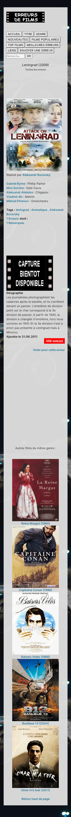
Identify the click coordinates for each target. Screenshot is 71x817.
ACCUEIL (14, 34)
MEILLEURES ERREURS (43, 45)
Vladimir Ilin (14, 196)
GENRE (41, 34)
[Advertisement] (35, 400)
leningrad (23, 210)
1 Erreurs (12, 218)
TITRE (28, 34)
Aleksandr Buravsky (36, 175)
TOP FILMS (15, 45)
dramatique (39, 210)
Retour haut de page (35, 799)
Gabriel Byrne (16, 183)
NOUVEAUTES (18, 39)
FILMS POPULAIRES (45, 39)
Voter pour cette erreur (49, 350)
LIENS (12, 50)
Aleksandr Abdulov (20, 192)
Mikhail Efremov (17, 201)
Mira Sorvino (15, 188)
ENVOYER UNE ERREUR (36, 50)
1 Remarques (15, 223)
